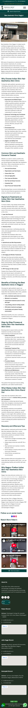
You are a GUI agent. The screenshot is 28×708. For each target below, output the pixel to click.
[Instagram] (14, 516)
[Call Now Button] (3, 705)
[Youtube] (16, 516)
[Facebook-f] (12, 516)
